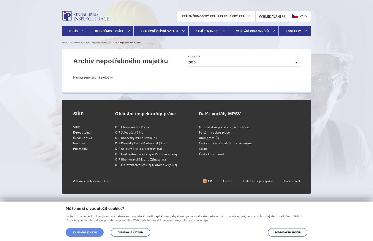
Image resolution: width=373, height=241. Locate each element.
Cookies (227, 181)
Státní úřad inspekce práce (85, 16)
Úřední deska (82, 138)
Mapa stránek (292, 181)
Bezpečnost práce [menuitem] (109, 31)
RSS (210, 181)
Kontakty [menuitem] (293, 31)
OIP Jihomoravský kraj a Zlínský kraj (141, 159)
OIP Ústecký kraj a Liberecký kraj (138, 149)
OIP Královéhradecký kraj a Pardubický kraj (146, 154)
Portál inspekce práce (214, 132)
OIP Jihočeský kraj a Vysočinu (136, 138)
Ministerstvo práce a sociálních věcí (225, 127)
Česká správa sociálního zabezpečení (225, 143)
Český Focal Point (211, 154)
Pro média (80, 149)
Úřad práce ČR (209, 138)
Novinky (79, 143)
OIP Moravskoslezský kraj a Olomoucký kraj (146, 165)
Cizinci (204, 149)
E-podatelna (82, 132)
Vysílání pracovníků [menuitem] (252, 31)
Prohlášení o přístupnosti (258, 181)
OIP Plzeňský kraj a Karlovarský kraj (141, 143)
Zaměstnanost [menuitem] (207, 31)
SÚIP (76, 127)
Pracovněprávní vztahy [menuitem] (160, 31)
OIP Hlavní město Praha (132, 127)
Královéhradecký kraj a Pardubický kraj (214, 16)
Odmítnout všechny (130, 232)
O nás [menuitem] (73, 31)
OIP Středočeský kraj (129, 132)
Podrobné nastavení (287, 232)
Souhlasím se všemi (85, 232)
